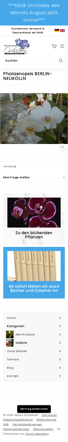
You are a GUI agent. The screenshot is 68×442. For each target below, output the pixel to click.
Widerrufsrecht (46, 419)
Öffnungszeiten (43, 429)
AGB (6, 424)
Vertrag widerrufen (34, 409)
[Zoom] (62, 147)
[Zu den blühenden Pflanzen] (34, 213)
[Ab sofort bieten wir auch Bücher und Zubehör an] (34, 266)
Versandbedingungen (27, 424)
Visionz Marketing (37, 434)
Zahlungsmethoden (16, 429)
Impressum (49, 415)
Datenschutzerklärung (18, 419)
